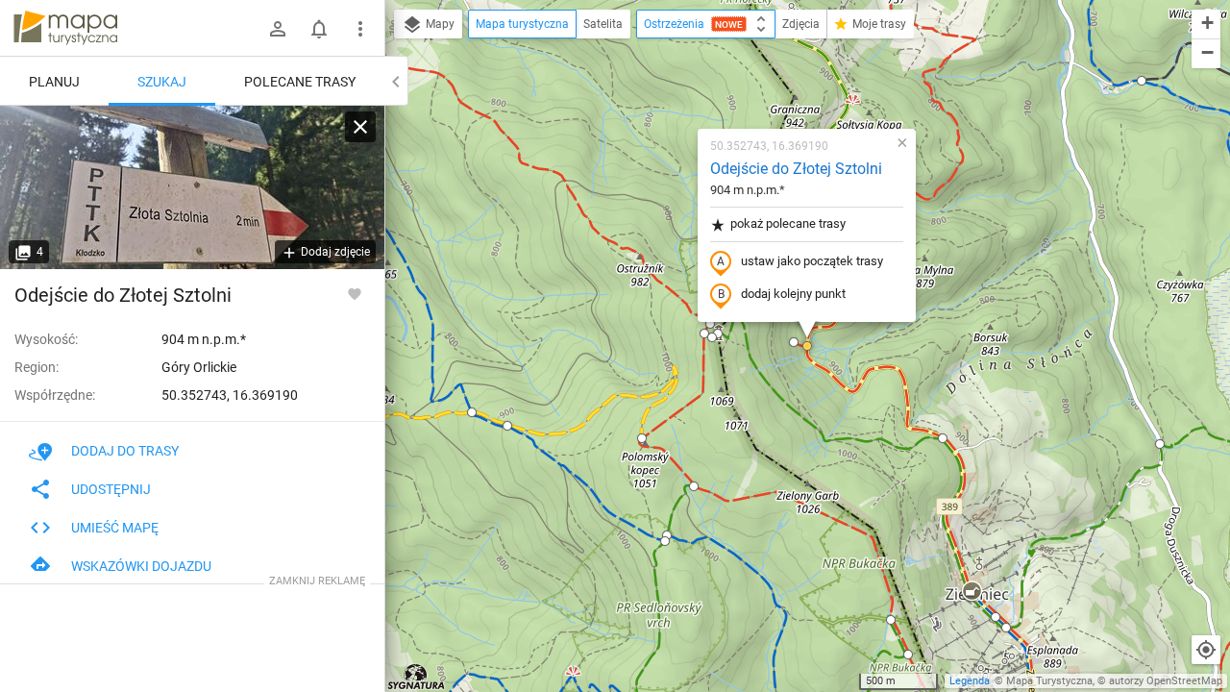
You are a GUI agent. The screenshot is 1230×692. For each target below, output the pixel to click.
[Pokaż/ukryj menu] (360, 28)
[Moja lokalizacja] (1206, 649)
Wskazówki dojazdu (141, 566)
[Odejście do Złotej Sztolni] (192, 187)
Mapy (439, 24)
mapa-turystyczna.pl (65, 28)
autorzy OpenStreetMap (1165, 681)
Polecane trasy (300, 81)
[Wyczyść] (360, 126)
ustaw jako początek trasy (812, 261)
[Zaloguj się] (277, 28)
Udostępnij (111, 489)
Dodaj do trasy (125, 450)
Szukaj (161, 81)
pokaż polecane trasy (788, 223)
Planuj (54, 81)
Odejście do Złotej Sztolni (796, 169)
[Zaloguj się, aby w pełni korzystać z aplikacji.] (354, 293)
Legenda (969, 681)
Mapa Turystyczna (1049, 681)
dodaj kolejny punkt (793, 293)
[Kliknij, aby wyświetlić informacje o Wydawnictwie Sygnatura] (416, 676)
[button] (472, 412)
